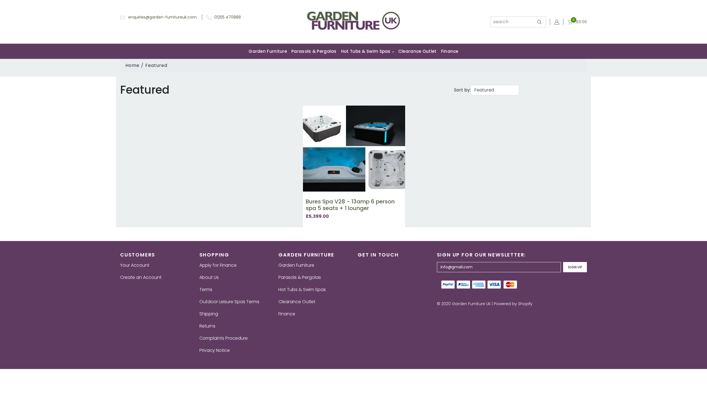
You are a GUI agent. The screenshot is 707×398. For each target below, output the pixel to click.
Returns (207, 326)
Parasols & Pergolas (314, 51)
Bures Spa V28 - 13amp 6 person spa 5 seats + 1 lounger (350, 205)
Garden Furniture (268, 51)
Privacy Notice (214, 350)
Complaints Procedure (223, 338)
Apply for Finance (218, 265)
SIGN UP (575, 267)
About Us (209, 277)
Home (132, 65)
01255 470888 (227, 17)
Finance (449, 51)
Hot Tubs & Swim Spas (366, 51)
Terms (205, 289)
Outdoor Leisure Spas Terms (229, 301)
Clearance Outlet (417, 51)
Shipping (208, 314)
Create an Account (141, 277)
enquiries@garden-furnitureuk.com (162, 17)
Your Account (134, 265)
